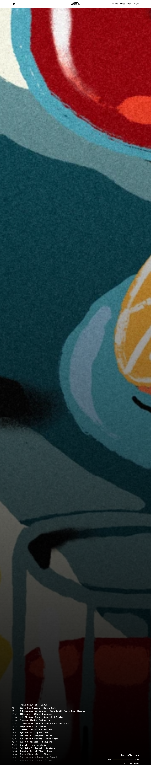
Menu (129, 4)
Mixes (122, 4)
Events (115, 4)
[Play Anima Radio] (14, 4)
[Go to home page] (75, 4)
